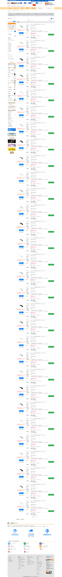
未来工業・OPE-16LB (33, 239)
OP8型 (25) (9, 51)
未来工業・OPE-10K (33, 58)
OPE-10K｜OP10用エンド (34, 60)
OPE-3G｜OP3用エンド (33, 274)
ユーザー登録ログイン (49, 8)
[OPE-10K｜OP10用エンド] (21, 59)
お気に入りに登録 (21, 51)
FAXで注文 (22, 8)
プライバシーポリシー (29, 563)
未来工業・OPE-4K (33, 387)
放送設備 (9, 119)
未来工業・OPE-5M (33, 502)
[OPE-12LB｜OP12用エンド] (21, 158)
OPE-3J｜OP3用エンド (33, 290)
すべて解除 (14, 21)
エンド (44, 24)
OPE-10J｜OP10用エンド (34, 44)
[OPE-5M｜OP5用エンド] (21, 503)
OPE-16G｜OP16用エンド (34, 192)
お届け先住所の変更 (11, 561)
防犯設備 (9, 122)
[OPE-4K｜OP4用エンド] (21, 388)
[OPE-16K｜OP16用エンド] (21, 223)
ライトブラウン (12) (11, 59)
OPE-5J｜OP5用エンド (33, 455)
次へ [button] (32, 20)
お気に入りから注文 (33, 8)
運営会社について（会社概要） (30, 562)
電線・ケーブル (20, 558)
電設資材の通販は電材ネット (31, 576)
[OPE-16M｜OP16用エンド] (21, 256)
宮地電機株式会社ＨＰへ (49, 557)
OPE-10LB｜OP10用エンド (34, 77)
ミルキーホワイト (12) (11, 58)
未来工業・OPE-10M (33, 91)
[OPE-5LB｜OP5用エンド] (21, 486)
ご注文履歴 (10, 558)
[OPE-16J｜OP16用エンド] (21, 207)
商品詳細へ (21, 49)
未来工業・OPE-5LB (33, 485)
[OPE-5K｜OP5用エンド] (21, 470)
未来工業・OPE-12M (33, 173)
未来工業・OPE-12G (33, 107)
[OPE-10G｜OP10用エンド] (21, 26)
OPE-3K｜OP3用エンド (33, 307)
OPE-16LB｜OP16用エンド (34, 241)
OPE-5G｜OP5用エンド (33, 438)
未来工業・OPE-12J (33, 124)
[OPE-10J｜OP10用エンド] (21, 43)
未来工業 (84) (10, 34)
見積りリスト (10, 559)
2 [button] (29, 20)
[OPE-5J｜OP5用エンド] (21, 454)
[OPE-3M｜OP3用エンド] (21, 338)
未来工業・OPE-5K (33, 469)
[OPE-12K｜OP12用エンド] (21, 141)
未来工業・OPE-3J (33, 288)
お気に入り (10, 557)
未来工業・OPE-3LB (33, 321)
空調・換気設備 (10, 126)
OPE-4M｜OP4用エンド (33, 422)
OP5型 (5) (9, 49)
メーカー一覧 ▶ (10, 104)
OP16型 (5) (9, 45)
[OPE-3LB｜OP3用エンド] (21, 322)
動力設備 (9, 114)
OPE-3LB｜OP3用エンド (33, 323)
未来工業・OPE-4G (33, 354)
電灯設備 (9, 115)
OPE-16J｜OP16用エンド (34, 208)
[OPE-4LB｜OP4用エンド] (21, 404)
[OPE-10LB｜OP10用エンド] (21, 76)
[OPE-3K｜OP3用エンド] (21, 306)
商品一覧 (10, 8)
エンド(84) (11, 28)
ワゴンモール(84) (11, 27)
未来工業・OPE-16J (33, 206)
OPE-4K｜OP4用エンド (33, 389)
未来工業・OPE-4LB (33, 403)
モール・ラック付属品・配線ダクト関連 (13, 10)
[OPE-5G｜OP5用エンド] (21, 437)
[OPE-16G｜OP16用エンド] (21, 191)
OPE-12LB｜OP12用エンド (34, 159)
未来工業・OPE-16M (33, 255)
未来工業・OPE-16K (33, 222)
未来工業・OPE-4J (33, 370)
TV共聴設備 (9, 123)
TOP (8, 10)
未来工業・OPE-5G (33, 436)
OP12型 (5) (9, 44)
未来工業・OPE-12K (33, 140)
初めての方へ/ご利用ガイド (30, 557)
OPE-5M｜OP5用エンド (33, 504)
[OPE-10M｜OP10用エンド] (21, 92)
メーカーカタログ (29, 560)
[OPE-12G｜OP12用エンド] (21, 108)
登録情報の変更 (10, 560)
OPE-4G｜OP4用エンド (33, 356)
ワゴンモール (19, 10)
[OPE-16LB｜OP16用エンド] (21, 240)
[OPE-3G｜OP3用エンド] (21, 273)
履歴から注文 (27, 8)
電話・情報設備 (10, 118)
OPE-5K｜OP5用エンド (33, 471)
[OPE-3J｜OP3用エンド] (21, 289)
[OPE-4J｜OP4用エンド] (21, 371)
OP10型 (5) (9, 43)
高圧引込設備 (10, 111)
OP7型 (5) (9, 50)
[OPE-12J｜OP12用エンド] (21, 125)
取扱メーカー (16, 8)
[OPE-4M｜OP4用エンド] (21, 421)
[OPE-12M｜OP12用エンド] (21, 174)
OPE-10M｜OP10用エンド (34, 93)
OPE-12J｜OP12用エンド (34, 126)
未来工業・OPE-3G (33, 272)
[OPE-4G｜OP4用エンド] (21, 355)
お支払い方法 (28, 558)
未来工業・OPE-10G (33, 25)
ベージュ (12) (10, 57)
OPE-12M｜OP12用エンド (34, 175)
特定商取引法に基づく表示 (30, 561)
